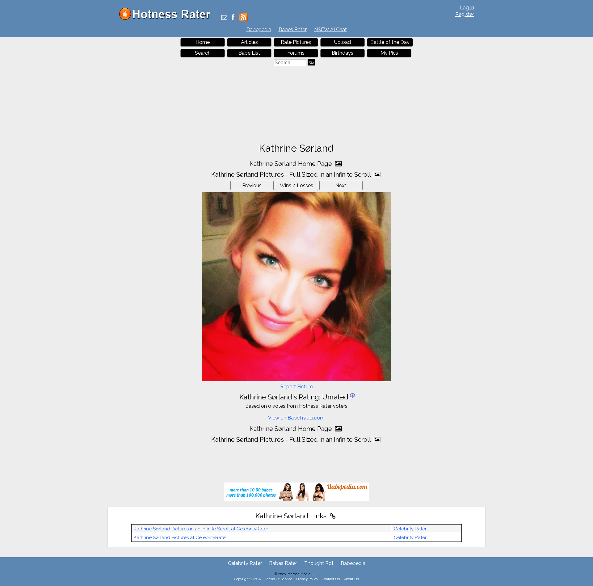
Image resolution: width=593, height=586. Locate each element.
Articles (249, 42)
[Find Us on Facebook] (233, 18)
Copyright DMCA (247, 579)
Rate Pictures (296, 42)
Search (203, 53)
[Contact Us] (224, 18)
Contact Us (331, 579)
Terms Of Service (278, 579)
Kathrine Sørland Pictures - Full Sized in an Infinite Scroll (291, 174)
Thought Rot (319, 563)
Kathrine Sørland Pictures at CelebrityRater (180, 537)
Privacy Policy (307, 579)
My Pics (389, 53)
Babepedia (258, 29)
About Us (351, 579)
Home (203, 42)
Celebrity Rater (410, 529)
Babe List (249, 53)
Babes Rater (293, 29)
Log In (467, 8)
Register (464, 14)
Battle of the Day (390, 42)
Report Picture (296, 387)
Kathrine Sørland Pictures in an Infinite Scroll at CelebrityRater (201, 529)
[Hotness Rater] (167, 18)
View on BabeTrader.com (296, 418)
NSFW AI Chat (330, 29)
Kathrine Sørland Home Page (292, 163)
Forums (296, 53)
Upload (342, 42)
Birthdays (342, 53)
